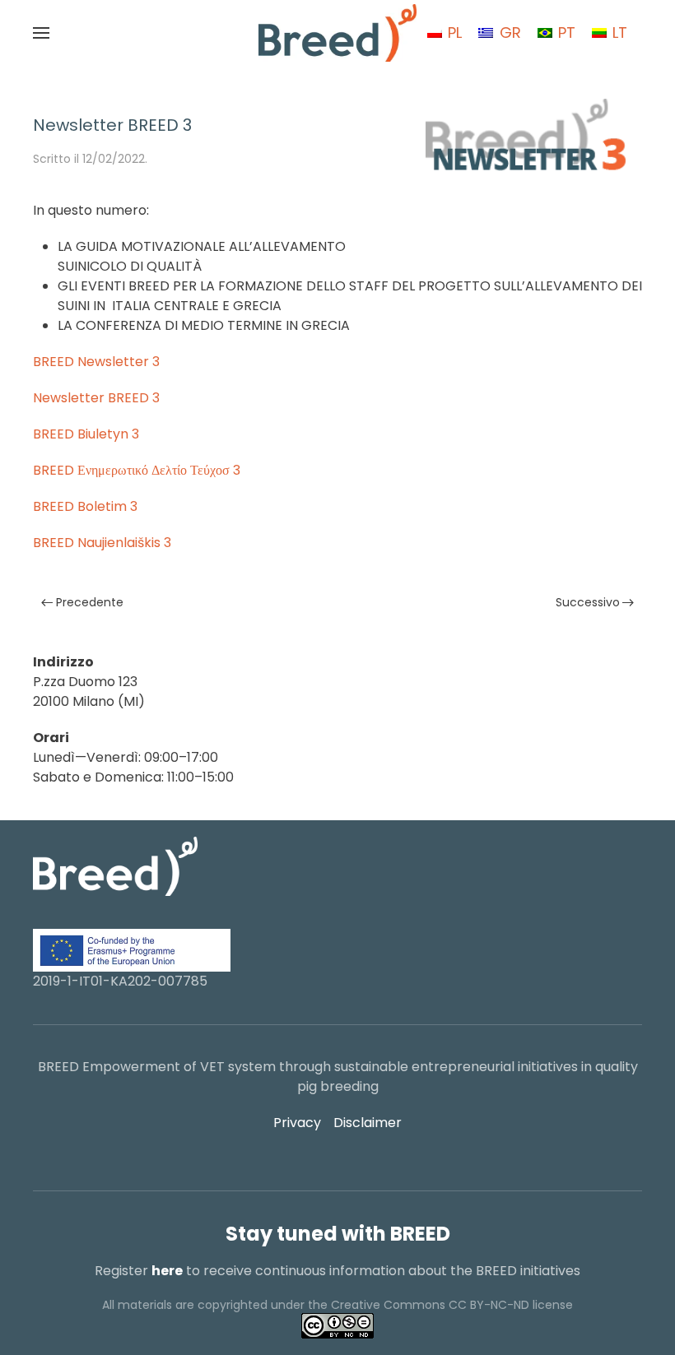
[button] (41, 33)
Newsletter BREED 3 (96, 397)
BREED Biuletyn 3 (86, 434)
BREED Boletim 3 (85, 506)
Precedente (89, 602)
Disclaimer (367, 1122)
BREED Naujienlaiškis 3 (102, 542)
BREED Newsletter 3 (96, 361)
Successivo (588, 602)
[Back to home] (337, 33)
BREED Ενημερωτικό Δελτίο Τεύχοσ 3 (136, 470)
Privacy (297, 1122)
